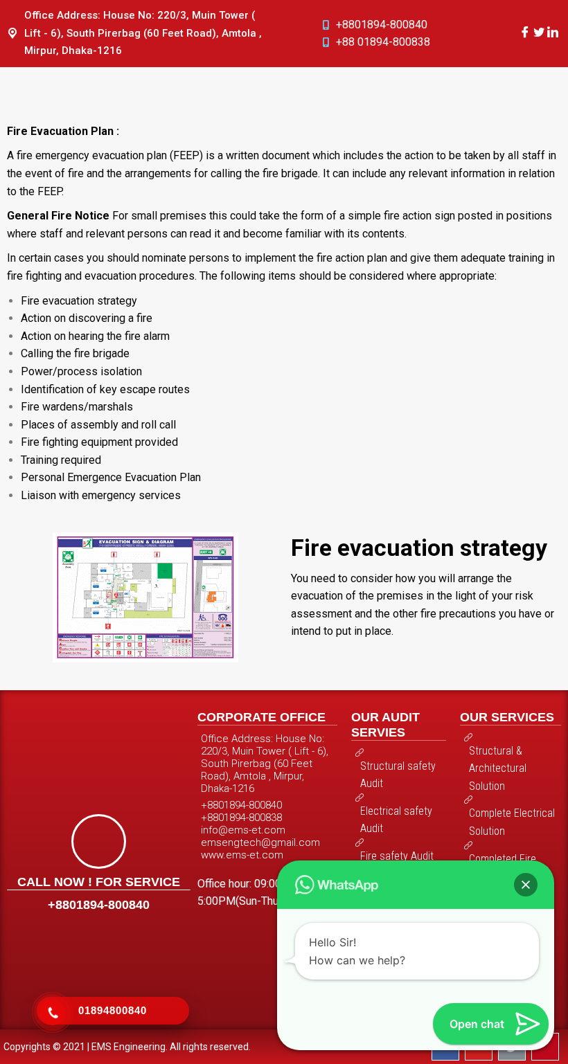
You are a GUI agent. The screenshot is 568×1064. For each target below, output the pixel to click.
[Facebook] (525, 32)
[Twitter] (538, 32)
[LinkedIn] (552, 32)
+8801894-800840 (99, 905)
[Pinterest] (545, 1047)
